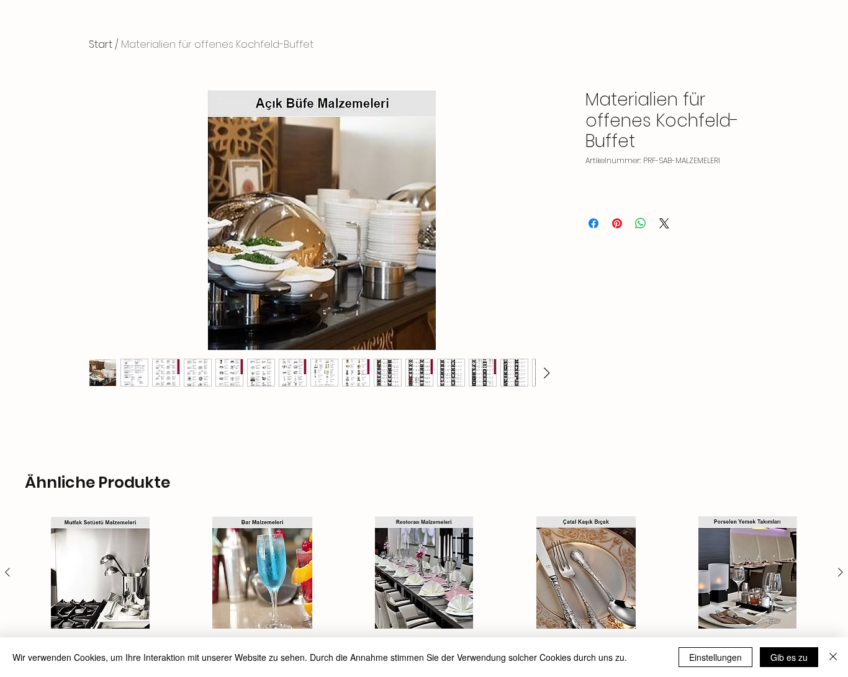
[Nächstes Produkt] (840, 572)
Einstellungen (715, 657)
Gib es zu (789, 657)
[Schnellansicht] (100, 572)
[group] (424, 591)
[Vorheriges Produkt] (7, 572)
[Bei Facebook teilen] (593, 223)
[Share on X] (664, 223)
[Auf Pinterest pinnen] (617, 223)
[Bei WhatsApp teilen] (640, 223)
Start (100, 44)
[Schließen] (833, 657)
